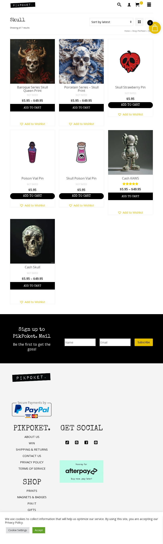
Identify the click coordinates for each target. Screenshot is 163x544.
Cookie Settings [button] (17, 530)
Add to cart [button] (130, 105)
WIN (32, 443)
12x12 (32, 116)
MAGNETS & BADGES (32, 497)
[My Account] (129, 5)
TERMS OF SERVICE (32, 468)
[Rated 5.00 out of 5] (130, 183)
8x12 (47, 109)
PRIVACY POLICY (32, 462)
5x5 (17, 109)
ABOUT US (31, 437)
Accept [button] (39, 530)
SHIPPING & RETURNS (32, 449)
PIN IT (31, 503)
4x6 (24, 109)
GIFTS (32, 510)
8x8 (39, 109)
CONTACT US (32, 456)
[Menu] (149, 5)
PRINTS (31, 491)
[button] (32, 124)
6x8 (32, 109)
